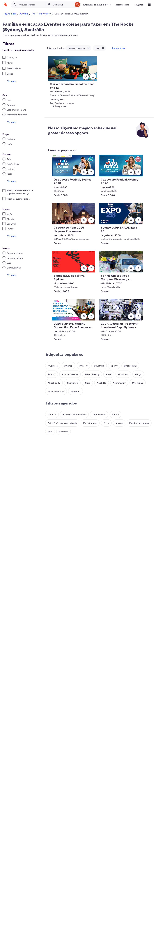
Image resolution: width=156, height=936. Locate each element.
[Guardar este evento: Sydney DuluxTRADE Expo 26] (131, 220)
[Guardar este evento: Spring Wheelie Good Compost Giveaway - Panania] (131, 268)
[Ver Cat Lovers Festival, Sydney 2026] (121, 165)
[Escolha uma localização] (49, 4)
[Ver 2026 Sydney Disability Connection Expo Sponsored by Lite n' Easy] (73, 309)
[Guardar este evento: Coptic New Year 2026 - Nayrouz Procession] (84, 220)
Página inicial (10, 13)
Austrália (24, 13)
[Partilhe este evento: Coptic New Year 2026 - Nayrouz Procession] (91, 220)
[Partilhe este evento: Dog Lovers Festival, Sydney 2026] (91, 172)
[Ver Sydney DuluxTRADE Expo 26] (121, 213)
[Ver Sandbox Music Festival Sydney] (73, 261)
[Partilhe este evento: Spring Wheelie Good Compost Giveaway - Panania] (138, 268)
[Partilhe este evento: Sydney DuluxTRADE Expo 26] (138, 220)
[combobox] (63, 4)
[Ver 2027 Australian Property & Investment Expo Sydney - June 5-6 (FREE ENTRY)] (121, 309)
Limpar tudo (118, 48)
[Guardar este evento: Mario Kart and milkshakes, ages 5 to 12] (86, 76)
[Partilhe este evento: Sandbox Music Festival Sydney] (91, 268)
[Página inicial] (5, 4)
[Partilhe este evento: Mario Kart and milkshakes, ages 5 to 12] (93, 76)
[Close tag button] (88, 48)
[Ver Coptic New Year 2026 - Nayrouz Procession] (73, 213)
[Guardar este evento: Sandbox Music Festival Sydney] (84, 268)
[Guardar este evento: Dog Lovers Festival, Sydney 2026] (84, 172)
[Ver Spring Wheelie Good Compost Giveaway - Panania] (121, 261)
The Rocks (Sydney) (41, 13)
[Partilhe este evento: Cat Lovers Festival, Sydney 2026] (138, 172)
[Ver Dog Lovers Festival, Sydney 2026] (73, 165)
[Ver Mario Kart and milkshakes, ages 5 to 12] (72, 68)
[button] (52, 365)
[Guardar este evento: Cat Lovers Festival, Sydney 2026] (131, 172)
